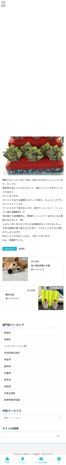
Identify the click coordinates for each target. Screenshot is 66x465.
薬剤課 (7, 366)
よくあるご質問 (41, 462)
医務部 (7, 332)
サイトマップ (47, 454)
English (36, 454)
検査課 (7, 359)
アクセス (22, 462)
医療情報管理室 (12, 399)
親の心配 (10, 294)
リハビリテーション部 (15, 346)
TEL (59, 462)
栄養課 (7, 373)
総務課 (7, 386)
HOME (7, 462)
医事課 (7, 379)
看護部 (21, 248)
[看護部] (15, 268)
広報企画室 (9, 393)
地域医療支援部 (12, 352)
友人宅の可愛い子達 (40, 265)
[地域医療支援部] (50, 297)
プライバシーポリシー (22, 454)
